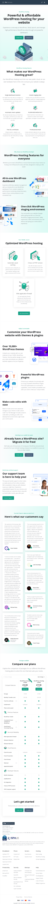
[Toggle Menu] (3, 2)
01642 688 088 (27, 832)
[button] (24, 701)
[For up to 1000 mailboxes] (16, 727)
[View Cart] (44, 2)
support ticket (12, 832)
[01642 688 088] (42, 2)
